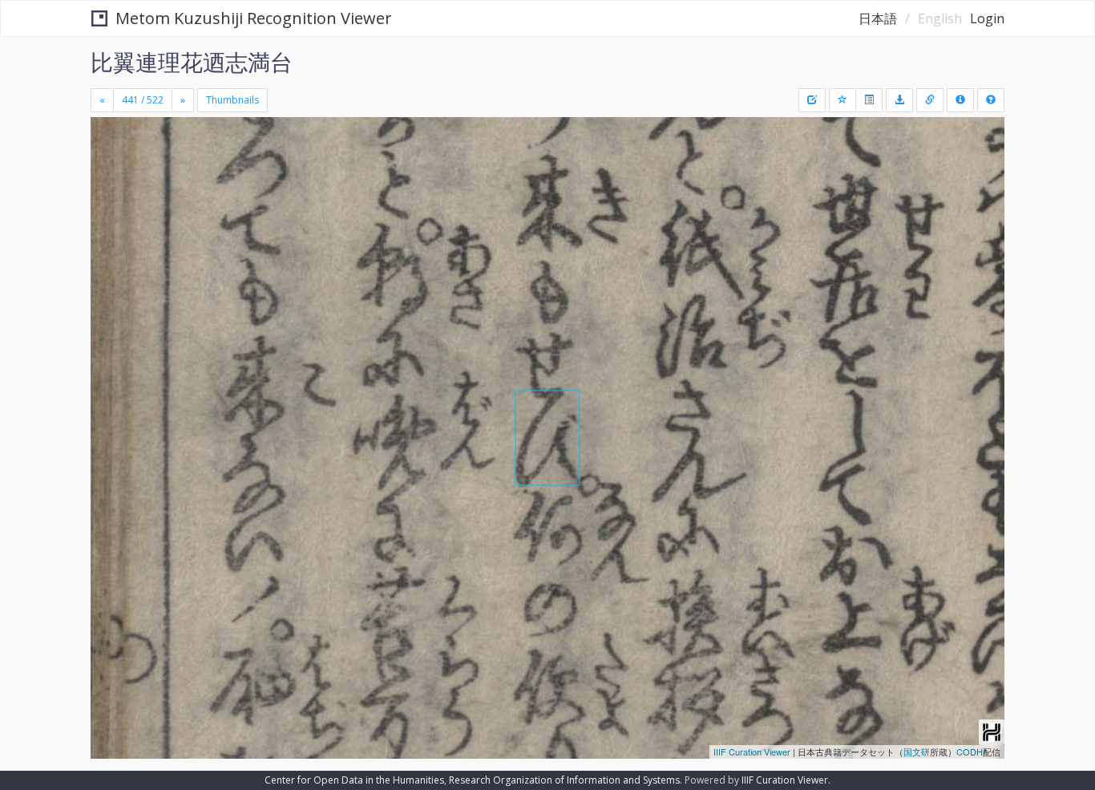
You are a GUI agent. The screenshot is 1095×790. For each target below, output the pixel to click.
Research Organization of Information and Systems (564, 780)
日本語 (878, 18)
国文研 (916, 751)
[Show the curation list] (869, 100)
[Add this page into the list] (842, 100)
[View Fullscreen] (109, 185)
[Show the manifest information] (960, 100)
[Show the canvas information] (929, 100)
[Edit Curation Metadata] (812, 100)
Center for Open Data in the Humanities (354, 780)
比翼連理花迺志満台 (192, 62)
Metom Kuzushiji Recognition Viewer (253, 18)
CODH (969, 751)
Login (987, 18)
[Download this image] (899, 100)
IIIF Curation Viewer (751, 751)
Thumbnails (232, 100)
